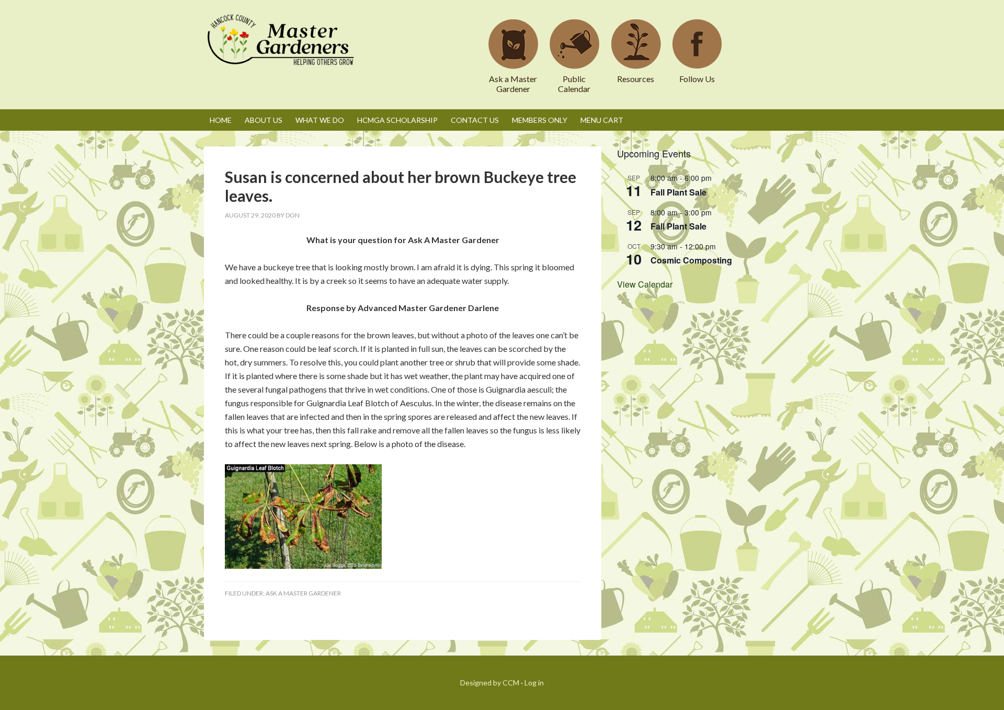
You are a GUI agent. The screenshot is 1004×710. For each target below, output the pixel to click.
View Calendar (644, 284)
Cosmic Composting (691, 260)
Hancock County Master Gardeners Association (282, 49)
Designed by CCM (489, 682)
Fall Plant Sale (678, 192)
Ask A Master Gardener (303, 593)
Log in (534, 682)
